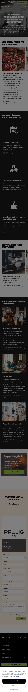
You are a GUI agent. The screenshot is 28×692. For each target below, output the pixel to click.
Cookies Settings (14, 689)
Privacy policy (15, 676)
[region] (14, 679)
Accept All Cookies (14, 681)
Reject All (14, 685)
